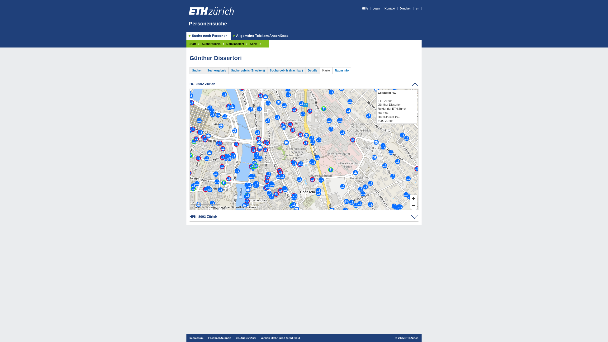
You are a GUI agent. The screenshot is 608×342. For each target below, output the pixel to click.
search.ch (201, 207)
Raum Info (342, 70)
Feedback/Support (219, 338)
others (251, 207)
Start (193, 44)
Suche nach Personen (210, 36)
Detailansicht (235, 44)
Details (312, 70)
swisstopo (216, 207)
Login (376, 8)
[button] (304, 146)
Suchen (197, 70)
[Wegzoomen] (413, 205)
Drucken (405, 8)
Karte (253, 44)
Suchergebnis (211, 44)
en (417, 8)
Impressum (197, 338)
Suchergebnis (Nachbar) (286, 70)
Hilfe (365, 8)
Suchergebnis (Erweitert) (248, 70)
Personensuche (208, 24)
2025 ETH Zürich (408, 338)
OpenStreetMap (235, 207)
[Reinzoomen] (413, 198)
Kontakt (390, 8)
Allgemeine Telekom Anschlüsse (262, 36)
